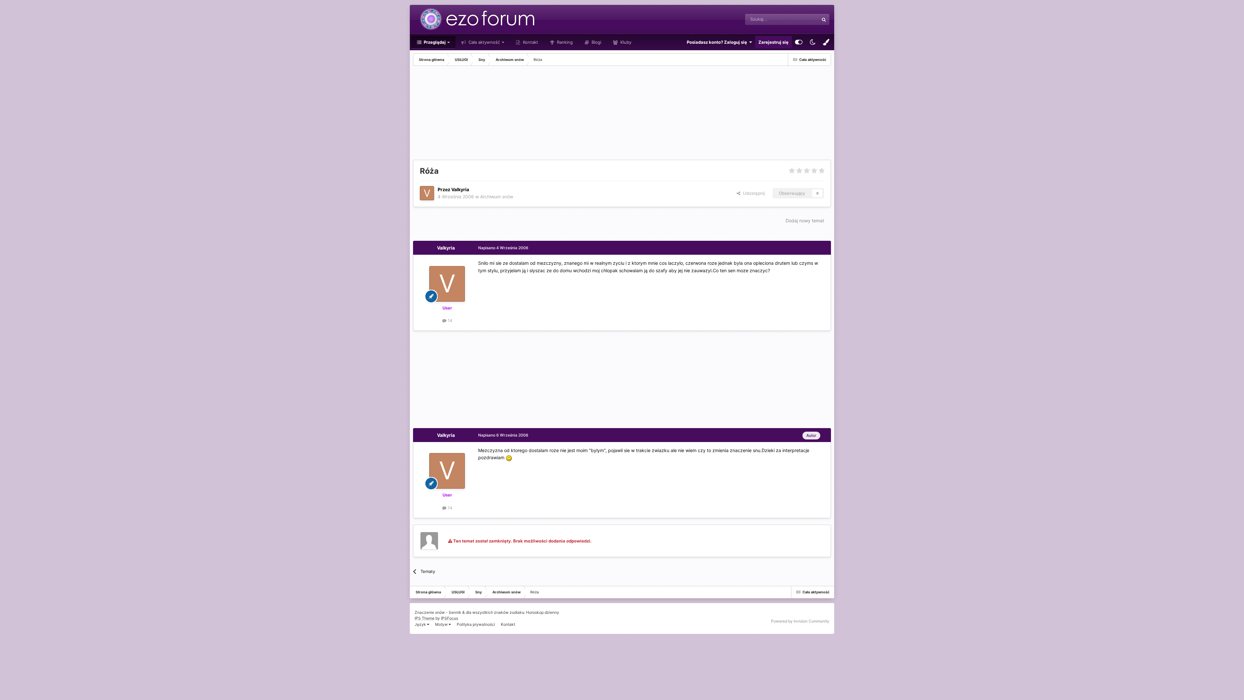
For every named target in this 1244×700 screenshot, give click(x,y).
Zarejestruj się (773, 42)
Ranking (564, 42)
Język (421, 624)
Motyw (442, 624)
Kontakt (530, 42)
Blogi (595, 42)
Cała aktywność (483, 42)
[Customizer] (799, 42)
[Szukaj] (823, 19)
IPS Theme (424, 618)
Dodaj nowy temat (805, 220)
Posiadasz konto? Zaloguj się (718, 42)
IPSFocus (449, 618)
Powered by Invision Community (800, 621)
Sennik (455, 612)
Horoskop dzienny (542, 612)
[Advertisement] (531, 114)
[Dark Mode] (812, 42)
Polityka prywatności (476, 624)
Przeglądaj (434, 42)
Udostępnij (752, 193)
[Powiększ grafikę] (509, 457)
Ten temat (800, 19)
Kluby (625, 42)
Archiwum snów (496, 196)
